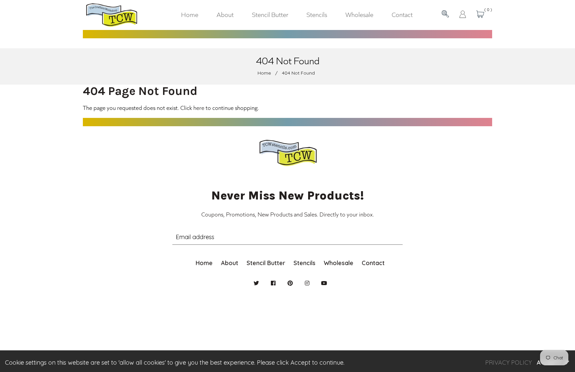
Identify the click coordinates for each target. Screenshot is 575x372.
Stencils (304, 263)
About (229, 263)
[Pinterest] (290, 283)
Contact (373, 263)
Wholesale (338, 263)
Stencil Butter (266, 263)
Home (264, 73)
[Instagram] (307, 283)
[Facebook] (273, 283)
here (198, 108)
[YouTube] (324, 283)
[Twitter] (256, 283)
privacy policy (508, 362)
